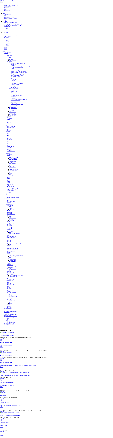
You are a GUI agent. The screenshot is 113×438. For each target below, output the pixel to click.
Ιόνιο (6, 46)
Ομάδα (10, 58)
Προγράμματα (6, 53)
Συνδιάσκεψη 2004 (10, 265)
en (0, 1)
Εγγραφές (8, 210)
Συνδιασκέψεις (6, 198)
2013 (8, 133)
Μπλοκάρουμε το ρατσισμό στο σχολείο (16, 78)
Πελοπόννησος (8, 43)
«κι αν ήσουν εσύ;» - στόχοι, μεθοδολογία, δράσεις (18, 63)
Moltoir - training (3, 395)
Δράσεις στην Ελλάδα (10, 146)
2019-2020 (8, 155)
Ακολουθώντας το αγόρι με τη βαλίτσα (16, 84)
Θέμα (8, 200)
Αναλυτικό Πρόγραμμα (10, 239)
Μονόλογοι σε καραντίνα (12, 112)
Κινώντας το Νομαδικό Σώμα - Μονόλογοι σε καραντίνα (19, 99)
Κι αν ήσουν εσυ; (9, 55)
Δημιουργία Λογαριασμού (5, 32)
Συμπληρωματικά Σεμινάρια (11, 284)
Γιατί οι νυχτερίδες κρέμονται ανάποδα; (16, 94)
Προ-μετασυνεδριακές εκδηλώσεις (12, 236)
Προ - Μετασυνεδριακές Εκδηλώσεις (12, 262)
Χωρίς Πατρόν (8, 194)
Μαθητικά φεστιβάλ (6, 312)
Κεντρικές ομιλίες (9, 213)
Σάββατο (10, 301)
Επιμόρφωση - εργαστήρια (7, 52)
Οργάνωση (9, 122)
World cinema (13, 80)
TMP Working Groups (10, 191)
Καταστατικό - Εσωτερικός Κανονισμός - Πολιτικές (11, 35)
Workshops (9, 291)
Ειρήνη (12, 92)
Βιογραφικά (9, 241)
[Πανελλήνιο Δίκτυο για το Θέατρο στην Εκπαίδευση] (8, 0)
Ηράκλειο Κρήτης (9, 152)
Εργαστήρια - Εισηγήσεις (11, 251)
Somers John (5, 50)
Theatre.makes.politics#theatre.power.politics (12, 188)
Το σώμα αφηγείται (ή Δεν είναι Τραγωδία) (17, 83)
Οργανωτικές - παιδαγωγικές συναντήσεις (13, 197)
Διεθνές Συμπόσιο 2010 (9, 227)
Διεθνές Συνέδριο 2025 (9, 294)
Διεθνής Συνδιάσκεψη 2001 (9, 280)
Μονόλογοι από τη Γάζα (9, 144)
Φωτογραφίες (9, 130)
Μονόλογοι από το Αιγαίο (14, 91)
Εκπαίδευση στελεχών (10, 195)
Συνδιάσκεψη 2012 (10, 216)
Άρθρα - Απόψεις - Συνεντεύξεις (8, 315)
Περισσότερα (2, 338)
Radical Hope (7, 121)
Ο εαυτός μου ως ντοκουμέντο (15, 70)
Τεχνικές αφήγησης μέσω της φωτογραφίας (17, 86)
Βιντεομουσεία (8, 131)
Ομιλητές (8, 304)
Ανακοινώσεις (9, 226)
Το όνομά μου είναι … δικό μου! (15, 76)
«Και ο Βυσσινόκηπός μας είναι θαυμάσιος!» (7, 382)
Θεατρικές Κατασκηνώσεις (7, 308)
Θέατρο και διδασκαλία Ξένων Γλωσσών (10, 323)
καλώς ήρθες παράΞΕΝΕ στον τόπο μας (16, 85)
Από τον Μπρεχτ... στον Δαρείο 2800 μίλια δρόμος (18, 74)
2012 (8, 134)
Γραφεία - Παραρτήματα (7, 36)
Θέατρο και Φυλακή (7, 321)
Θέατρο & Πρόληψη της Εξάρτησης (9, 324)
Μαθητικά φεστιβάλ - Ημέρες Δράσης (14, 105)
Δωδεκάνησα (7, 45)
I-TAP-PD (7, 185)
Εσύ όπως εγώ (8, 148)
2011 (8, 135)
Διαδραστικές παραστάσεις (13, 108)
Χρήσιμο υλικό (9, 61)
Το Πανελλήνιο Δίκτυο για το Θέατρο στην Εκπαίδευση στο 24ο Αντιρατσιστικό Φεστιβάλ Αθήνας (15, 375)
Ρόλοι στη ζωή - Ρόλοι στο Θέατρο (10, 322)
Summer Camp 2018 (12, 173)
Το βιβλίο (8, 120)
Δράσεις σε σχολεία (10, 196)
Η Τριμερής (12, 82)
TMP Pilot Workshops (10, 192)
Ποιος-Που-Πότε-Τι (12, 300)
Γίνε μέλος (5, 47)
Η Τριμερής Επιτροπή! (14, 103)
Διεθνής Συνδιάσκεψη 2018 (9, 204)
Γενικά (10, 217)
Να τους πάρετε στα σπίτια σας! (15, 109)
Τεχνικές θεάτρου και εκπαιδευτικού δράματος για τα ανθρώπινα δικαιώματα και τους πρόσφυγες (24, 66)
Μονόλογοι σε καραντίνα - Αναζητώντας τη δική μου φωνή (19, 72)
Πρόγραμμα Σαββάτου (12, 260)
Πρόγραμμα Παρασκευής (12, 259)
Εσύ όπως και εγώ (11, 162)
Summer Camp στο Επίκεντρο (11, 171)
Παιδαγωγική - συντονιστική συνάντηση (6, 342)
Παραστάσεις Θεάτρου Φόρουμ (13, 169)
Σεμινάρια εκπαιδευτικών (12, 62)
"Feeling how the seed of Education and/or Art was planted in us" (10, 415)
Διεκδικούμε (5, 49)
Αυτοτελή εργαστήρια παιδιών (13, 157)
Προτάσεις (10, 208)
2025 (6, 310)
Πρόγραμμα (9, 222)
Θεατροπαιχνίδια (11, 160)
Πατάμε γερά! (13, 65)
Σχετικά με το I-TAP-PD (10, 186)
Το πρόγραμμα (9, 118)
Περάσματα (12, 89)
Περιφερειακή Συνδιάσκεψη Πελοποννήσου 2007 (13, 242)
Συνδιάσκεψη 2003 (10, 274)
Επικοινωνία (9, 116)
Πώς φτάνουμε (11, 298)
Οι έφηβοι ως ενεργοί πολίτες (13, 158)
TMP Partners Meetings (10, 190)
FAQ (10, 57)
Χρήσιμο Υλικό (4, 313)
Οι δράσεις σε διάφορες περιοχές (8, 38)
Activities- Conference (10, 187)
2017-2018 (8, 165)
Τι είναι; (8, 56)
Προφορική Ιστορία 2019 (11, 199)
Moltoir (7, 193)
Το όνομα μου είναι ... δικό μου (15, 100)
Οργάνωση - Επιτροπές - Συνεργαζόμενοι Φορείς (16, 255)
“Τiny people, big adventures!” (5, 402)
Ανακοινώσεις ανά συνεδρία (13, 305)
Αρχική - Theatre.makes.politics (11, 189)
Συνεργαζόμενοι (9, 147)
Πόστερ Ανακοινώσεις (10, 273)
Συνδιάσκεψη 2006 (10, 254)
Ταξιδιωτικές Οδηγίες (12, 209)
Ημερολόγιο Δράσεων (10, 127)
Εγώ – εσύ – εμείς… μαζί (14, 87)
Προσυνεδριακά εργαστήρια (13, 223)
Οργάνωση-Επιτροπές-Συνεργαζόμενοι (14, 233)
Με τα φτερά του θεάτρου (12, 161)
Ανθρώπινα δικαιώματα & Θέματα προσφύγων (10, 314)
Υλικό (8, 129)
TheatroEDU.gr (8, 436)
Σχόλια (10, 257)
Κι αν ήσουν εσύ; (8, 54)
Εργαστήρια (9, 202)
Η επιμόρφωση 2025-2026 (13, 115)
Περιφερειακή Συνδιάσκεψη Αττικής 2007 (12, 237)
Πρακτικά (8, 287)
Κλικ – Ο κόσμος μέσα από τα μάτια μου (17, 67)
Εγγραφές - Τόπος (9, 297)
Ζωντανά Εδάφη (13, 102)
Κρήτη (7, 44)
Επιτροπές (10, 244)
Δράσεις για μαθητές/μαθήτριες (13, 88)
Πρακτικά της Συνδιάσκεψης (13, 276)
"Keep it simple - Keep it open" (5, 422)
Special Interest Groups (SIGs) (11, 292)
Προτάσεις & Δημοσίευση (13, 296)
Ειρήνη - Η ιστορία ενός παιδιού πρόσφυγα (17, 75)
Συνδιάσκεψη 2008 (10, 231)
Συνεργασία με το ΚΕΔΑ (11, 151)
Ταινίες (7, 320)
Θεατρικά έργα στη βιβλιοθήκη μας (11, 317)
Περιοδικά (7, 318)
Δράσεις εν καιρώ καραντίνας (13, 159)
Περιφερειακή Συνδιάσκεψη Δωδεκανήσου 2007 (12, 248)
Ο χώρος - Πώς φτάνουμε (12, 256)
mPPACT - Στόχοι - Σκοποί (11, 126)
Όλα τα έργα (9, 138)
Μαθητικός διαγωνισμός (12, 107)
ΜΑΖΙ (10, 106)
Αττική (7, 39)
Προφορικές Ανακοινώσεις (11, 214)
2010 (8, 143)
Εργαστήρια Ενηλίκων (12, 163)
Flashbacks (12, 68)
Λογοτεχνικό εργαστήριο (10, 137)
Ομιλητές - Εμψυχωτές (12, 207)
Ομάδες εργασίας (9, 224)
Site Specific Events (10, 293)
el (1, 1)
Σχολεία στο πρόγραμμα (12, 60)
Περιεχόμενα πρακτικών (12, 266)
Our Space (10, 111)
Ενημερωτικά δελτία (7, 48)
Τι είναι (8, 123)
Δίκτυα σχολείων (13, 96)
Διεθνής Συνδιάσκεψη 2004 (9, 264)
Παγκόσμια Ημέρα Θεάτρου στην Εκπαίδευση (10, 309)
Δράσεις (8, 178)
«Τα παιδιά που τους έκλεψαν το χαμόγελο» (17, 104)
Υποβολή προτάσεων (10, 203)
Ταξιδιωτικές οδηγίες (12, 220)
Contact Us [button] (1, 435)
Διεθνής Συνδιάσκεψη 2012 (9, 215)
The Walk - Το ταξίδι (12, 113)
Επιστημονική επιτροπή (12, 218)
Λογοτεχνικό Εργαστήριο (9, 136)
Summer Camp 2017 (12, 174)
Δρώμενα (8, 247)
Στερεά (7, 40)
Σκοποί (5, 34)
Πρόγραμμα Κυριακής (12, 261)
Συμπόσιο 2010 (9, 228)
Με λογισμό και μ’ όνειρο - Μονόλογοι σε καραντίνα (18, 71)
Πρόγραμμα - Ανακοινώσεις (11, 201)
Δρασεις (8, 119)
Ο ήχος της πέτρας (13, 79)
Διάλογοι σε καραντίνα (12, 114)
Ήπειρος (7, 42)
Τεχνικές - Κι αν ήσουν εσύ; (15, 93)
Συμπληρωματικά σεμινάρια (11, 272)
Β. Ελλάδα (7, 41)
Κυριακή (10, 302)
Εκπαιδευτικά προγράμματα (13, 170)
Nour (11, 69)
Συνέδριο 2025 (9, 295)
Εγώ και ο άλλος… (13, 64)
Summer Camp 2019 (12, 172)
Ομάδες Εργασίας (6, 37)
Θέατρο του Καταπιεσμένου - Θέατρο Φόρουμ (10, 311)
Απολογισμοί (11, 59)
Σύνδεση (3, 31)
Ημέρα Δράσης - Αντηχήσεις (11, 184)
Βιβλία (7, 319)
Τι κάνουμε (3, 51)
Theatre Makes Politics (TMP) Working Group (7, 335)
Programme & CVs (10, 290)
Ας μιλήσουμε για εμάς (12, 156)
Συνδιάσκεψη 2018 (10, 205)
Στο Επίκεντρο (8, 153)
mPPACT (7, 125)
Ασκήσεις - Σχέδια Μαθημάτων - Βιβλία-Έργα (10, 316)
